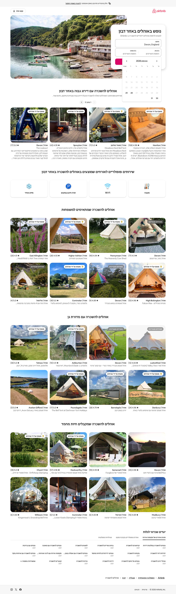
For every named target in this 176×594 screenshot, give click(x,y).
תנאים (137, 589)
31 (152, 98)
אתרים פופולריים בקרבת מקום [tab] (127, 537)
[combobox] (138, 44)
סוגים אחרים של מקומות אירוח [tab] (154, 537)
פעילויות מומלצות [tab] (105, 537)
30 (157, 98)
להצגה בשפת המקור (73, 3)
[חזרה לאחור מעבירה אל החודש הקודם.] (157, 61)
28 (132, 93)
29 (126, 93)
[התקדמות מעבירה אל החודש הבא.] (127, 61)
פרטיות (144, 589)
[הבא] (82, 102)
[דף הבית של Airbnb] (159, 11)
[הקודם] (94, 102)
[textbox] (149, 53)
